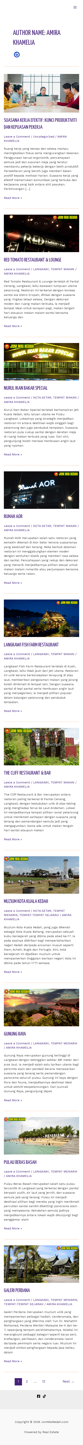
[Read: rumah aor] (41, 490)
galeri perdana (17, 1290)
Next (68, 1381)
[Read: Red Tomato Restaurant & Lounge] (41, 233)
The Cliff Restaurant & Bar (27, 773)
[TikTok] (44, 1396)
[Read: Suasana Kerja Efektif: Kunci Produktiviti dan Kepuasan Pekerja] (41, 93)
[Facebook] (38, 1396)
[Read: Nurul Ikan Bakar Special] (41, 361)
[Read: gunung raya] (41, 1007)
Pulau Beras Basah (20, 1162)
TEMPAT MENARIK (64, 1043)
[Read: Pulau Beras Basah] (41, 1135)
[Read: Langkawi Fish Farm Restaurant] (41, 618)
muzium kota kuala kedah (26, 901)
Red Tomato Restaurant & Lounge (32, 260)
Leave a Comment (17, 136)
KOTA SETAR (42, 397)
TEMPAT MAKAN (62, 269)
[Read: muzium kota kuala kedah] (41, 874)
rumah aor (13, 516)
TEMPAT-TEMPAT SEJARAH (39, 915)
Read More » (13, 198)
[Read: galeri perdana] (41, 1264)
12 (43, 1381)
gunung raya (15, 1034)
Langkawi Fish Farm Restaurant (31, 645)
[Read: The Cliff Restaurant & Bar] (41, 746)
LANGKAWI (41, 269)
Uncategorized (43, 136)
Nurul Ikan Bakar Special (26, 388)
